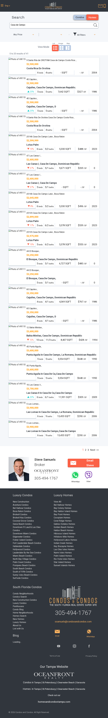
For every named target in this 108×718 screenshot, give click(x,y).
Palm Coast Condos (22, 562)
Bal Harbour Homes (63, 505)
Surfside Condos (20, 578)
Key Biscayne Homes (63, 546)
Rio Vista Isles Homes (64, 559)
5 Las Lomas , (32, 404)
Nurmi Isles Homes (63, 552)
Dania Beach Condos (22, 524)
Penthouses (18, 606)
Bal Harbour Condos (22, 508)
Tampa (37, 682)
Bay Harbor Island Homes (65, 511)
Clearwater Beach (66, 682)
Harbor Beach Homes (63, 530)
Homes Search (19, 616)
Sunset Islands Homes (64, 565)
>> (97, 449)
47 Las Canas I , (33, 155)
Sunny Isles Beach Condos (25, 575)
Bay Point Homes (62, 514)
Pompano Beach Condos (24, 565)
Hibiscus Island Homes (64, 533)
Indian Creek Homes (63, 543)
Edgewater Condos (21, 536)
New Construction (21, 501)
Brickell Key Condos (22, 517)
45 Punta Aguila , (34, 346)
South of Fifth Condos (23, 571)
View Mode (43, 47)
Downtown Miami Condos (24, 533)
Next (92, 449)
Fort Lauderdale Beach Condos (27, 543)
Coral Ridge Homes (63, 521)
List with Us (18, 628)
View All (57, 501)
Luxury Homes (19, 622)
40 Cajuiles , (32, 79)
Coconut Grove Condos (23, 521)
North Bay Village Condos (24, 559)
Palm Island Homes (63, 556)
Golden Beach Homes (64, 527)
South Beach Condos (22, 568)
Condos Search (20, 597)
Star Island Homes (62, 562)
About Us (17, 625)
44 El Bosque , (33, 251)
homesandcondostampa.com (54, 701)
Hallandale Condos (21, 546)
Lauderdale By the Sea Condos (27, 552)
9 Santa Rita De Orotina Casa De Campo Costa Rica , (50, 117)
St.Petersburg (49, 682)
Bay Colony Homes (62, 508)
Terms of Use (55, 656)
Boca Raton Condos (22, 511)
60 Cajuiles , (32, 289)
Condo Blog (18, 609)
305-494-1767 (46, 478)
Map (68, 43)
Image (60, 43)
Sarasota (80, 682)
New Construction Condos (25, 600)
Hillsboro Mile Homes (64, 536)
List (53, 43)
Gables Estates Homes (64, 524)
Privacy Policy (91, 656)
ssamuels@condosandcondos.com (73, 621)
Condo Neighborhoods (23, 593)
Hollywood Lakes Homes (65, 540)
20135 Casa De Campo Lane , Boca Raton (45, 213)
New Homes (18, 619)
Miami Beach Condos (22, 556)
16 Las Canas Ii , (34, 385)
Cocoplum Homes (62, 517)
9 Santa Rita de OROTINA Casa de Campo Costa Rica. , (51, 60)
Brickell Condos (20, 514)
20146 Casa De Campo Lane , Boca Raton (45, 136)
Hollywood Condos (21, 549)
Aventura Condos (20, 505)
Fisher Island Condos (22, 540)
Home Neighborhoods (23, 612)
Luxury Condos (19, 603)
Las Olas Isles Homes (64, 549)
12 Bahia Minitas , (34, 327)
